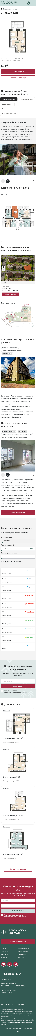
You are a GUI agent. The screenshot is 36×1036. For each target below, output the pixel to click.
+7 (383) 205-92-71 (11, 974)
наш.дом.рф (21, 1009)
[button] (15, 212)
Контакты (21, 957)
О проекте (4, 951)
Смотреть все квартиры (18, 869)
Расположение (23, 951)
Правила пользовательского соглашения (18, 1028)
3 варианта (6, 711)
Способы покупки (24, 948)
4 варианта (6, 749)
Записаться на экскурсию (18, 941)
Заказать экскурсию (18, 71)
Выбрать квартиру (10, 294)
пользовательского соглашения (15, 917)
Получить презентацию (18, 512)
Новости (4, 957)
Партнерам (22, 954)
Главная (3, 948)
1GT (18, 1032)
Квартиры (4, 954)
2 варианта (6, 827)
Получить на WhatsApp (18, 78)
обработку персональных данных (15, 692)
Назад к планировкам (10, 9)
